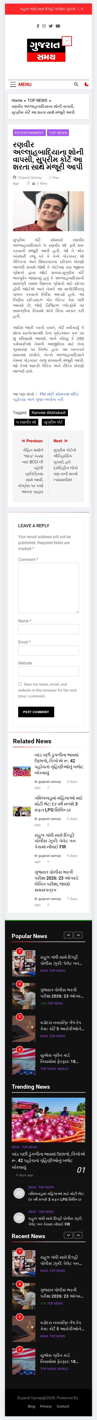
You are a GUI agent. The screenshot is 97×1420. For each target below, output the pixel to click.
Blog (31, 1406)
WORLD (62, 1069)
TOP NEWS (58, 133)
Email (24, 642)
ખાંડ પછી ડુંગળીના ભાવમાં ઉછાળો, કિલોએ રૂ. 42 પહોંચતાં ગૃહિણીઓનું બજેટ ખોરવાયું (48, 1161)
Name (24, 621)
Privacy (46, 1406)
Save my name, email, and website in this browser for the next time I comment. (47, 690)
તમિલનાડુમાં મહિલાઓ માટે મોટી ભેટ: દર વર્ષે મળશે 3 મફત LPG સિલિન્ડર (59, 804)
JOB (43, 1003)
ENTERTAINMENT (29, 133)
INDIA (44, 971)
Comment (28, 559)
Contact (63, 1406)
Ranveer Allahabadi (49, 412)
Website (25, 663)
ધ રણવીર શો (26, 422)
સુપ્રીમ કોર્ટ (53, 422)
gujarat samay (30, 177)
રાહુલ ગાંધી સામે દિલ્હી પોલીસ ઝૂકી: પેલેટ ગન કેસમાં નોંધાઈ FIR (47, 9)
